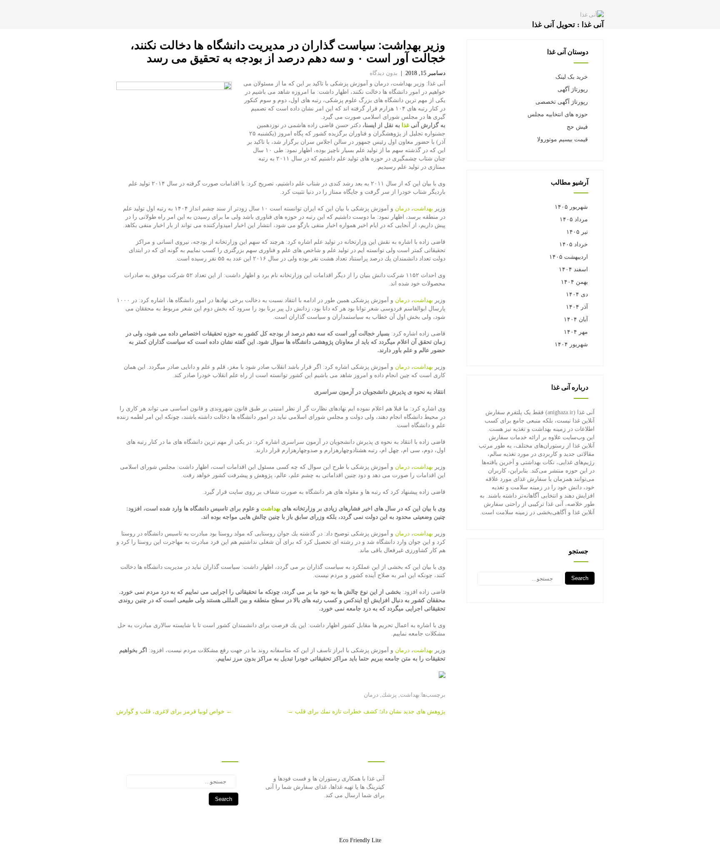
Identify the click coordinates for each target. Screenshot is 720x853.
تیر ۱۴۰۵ (577, 232)
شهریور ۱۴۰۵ (571, 207)
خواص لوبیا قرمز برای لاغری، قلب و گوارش (174, 711)
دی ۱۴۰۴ (577, 294)
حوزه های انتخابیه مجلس (558, 114)
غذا (405, 125)
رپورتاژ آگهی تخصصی (561, 102)
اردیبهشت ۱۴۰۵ (568, 257)
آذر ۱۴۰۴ (577, 307)
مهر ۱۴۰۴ (576, 332)
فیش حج (577, 127)
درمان (402, 208)
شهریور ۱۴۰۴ (571, 344)
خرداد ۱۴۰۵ (573, 244)
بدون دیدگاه (384, 73)
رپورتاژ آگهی (573, 89)
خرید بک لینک (571, 77)
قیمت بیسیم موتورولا (562, 139)
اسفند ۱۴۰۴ (573, 269)
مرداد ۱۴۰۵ (574, 219)
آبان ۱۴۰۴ (576, 319)
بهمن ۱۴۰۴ (574, 282)
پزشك (389, 695)
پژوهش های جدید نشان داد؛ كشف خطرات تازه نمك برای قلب (366, 711)
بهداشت (423, 208)
